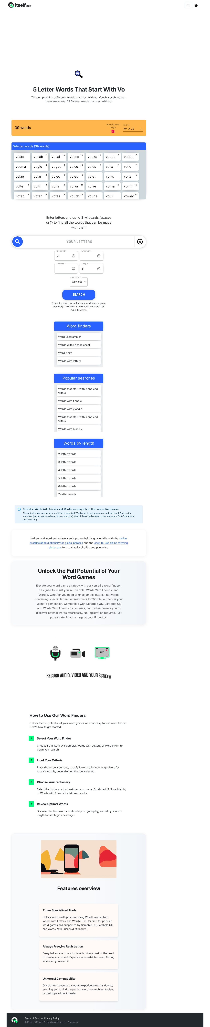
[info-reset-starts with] (73, 256)
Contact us (73, 1022)
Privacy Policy (51, 1018)
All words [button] (77, 281)
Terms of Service (34, 1018)
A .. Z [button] (131, 128)
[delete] (140, 241)
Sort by (126, 125)
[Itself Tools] (79, 665)
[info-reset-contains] (73, 269)
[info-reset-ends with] (99, 256)
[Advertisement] (105, 35)
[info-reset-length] (99, 269)
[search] (17, 241)
